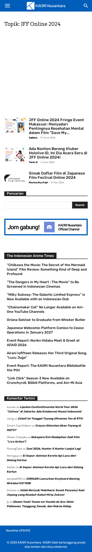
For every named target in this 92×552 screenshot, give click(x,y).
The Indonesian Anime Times (30, 256)
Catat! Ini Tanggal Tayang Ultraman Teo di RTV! (50, 418)
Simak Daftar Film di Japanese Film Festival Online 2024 (57, 175)
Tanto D (33, 162)
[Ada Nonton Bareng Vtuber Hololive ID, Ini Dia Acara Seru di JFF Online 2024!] (15, 154)
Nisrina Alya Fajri (38, 182)
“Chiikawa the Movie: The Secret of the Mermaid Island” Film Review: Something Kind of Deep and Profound (47, 269)
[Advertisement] (46, 74)
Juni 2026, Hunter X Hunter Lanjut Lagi (53, 448)
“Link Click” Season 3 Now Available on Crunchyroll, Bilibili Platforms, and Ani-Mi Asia (44, 380)
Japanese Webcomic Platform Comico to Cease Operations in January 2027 (45, 330)
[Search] (86, 6)
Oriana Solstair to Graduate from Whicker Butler (46, 320)
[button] (7, 6)
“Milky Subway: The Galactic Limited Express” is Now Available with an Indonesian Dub (46, 297)
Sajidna (33, 137)
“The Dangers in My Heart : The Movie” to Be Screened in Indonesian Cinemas (43, 284)
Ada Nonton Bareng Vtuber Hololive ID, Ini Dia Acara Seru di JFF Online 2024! (58, 153)
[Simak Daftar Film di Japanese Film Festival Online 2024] (15, 178)
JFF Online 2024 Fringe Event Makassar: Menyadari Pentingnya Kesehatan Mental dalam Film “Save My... (56, 126)
